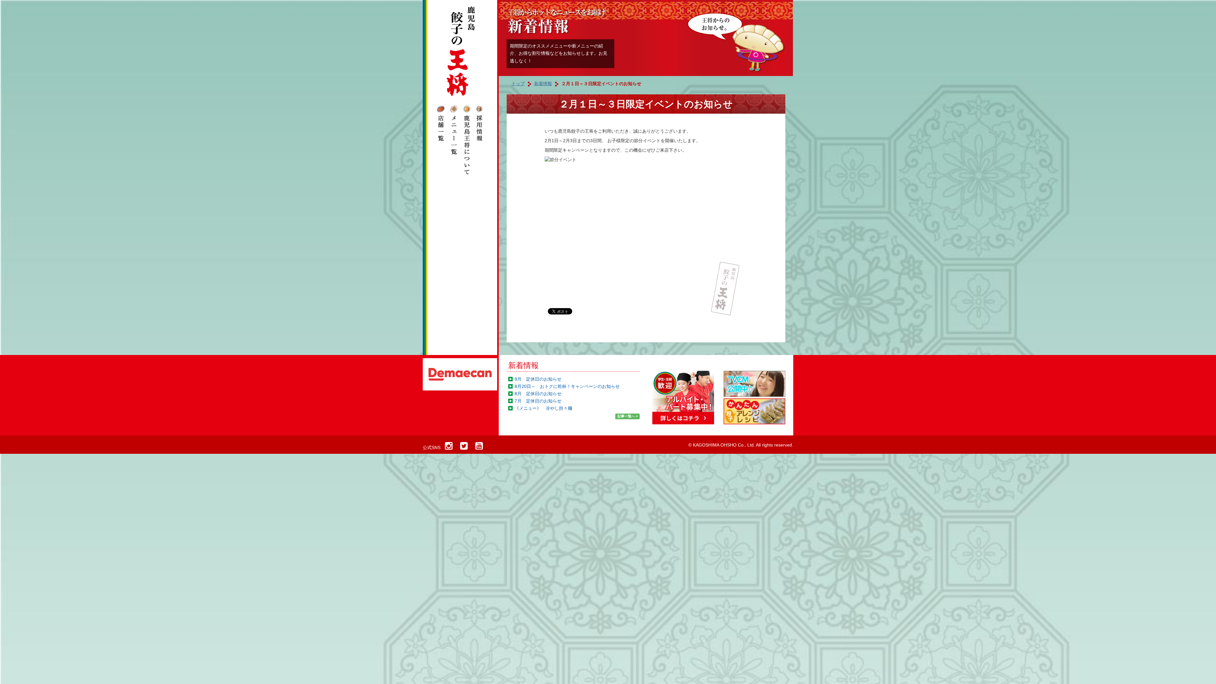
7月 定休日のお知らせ (538, 400)
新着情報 (523, 365)
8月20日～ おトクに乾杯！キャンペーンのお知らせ (567, 386)
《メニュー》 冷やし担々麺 (543, 408)
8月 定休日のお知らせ (538, 393)
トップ (518, 83)
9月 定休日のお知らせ (538, 379)
